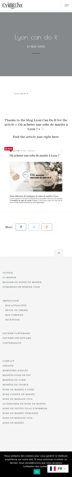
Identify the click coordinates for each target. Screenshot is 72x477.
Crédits (8, 365)
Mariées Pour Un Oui (17, 375)
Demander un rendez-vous (21, 287)
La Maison (9, 277)
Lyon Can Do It (45, 120)
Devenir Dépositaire (17, 338)
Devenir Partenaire (16, 333)
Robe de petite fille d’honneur (25, 408)
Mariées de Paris (14, 380)
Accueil (8, 272)
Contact (9, 361)
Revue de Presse (16, 310)
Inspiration (11, 300)
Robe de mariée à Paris (18, 389)
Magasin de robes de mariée (22, 282)
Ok (36, 471)
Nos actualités (16, 305)
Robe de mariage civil (18, 399)
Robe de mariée (13, 422)
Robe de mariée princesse (20, 413)
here (55, 137)
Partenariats (12, 343)
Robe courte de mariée (19, 394)
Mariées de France (16, 384)
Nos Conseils (14, 315)
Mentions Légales (15, 370)
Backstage (12, 319)
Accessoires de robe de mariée (24, 403)
